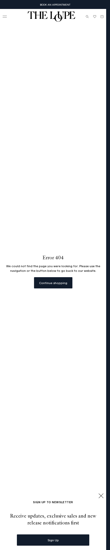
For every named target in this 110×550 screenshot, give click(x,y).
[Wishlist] (94, 16)
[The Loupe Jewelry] (51, 17)
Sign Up (53, 540)
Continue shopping (53, 282)
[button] (5, 16)
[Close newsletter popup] (101, 496)
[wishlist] (94, 16)
